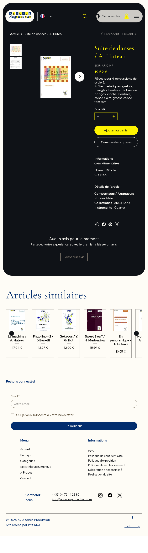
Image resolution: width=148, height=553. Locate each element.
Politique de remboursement (106, 465)
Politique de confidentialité (105, 456)
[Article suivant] (136, 333)
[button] (126, 16)
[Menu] (136, 16)
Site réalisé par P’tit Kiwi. (23, 525)
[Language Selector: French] (46, 16)
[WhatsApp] (97, 224)
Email (15, 396)
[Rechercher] (85, 16)
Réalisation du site (100, 474)
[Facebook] (104, 224)
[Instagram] (100, 495)
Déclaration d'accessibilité (105, 470)
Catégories (27, 461)
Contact (25, 478)
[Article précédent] (11, 333)
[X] (120, 495)
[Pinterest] (110, 224)
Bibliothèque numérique (35, 467)
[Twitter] (117, 224)
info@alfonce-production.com (72, 499)
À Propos (26, 472)
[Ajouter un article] (114, 116)
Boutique (26, 455)
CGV (91, 451)
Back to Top (132, 526)
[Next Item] (79, 77)
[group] (74, 333)
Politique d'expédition (102, 460)
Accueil (25, 449)
